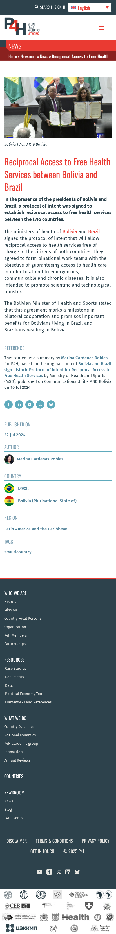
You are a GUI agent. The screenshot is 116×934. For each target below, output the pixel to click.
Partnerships (15, 644)
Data (9, 685)
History (10, 602)
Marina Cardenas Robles (84, 357)
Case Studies (15, 669)
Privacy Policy (96, 840)
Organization (15, 627)
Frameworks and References (28, 702)
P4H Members (15, 635)
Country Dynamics (19, 727)
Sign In (60, 7)
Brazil (94, 232)
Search (46, 7)
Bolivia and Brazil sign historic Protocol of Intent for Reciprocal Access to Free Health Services (57, 369)
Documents (14, 677)
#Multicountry (18, 552)
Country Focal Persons (22, 619)
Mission (10, 610)
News (44, 56)
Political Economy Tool (24, 694)
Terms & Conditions (54, 840)
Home (12, 56)
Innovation (13, 752)
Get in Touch (42, 851)
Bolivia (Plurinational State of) (47, 500)
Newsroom (28, 56)
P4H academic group (21, 744)
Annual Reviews (17, 760)
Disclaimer (16, 840)
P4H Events (13, 818)
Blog (8, 810)
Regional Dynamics (20, 735)
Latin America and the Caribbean (36, 528)
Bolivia (70, 232)
